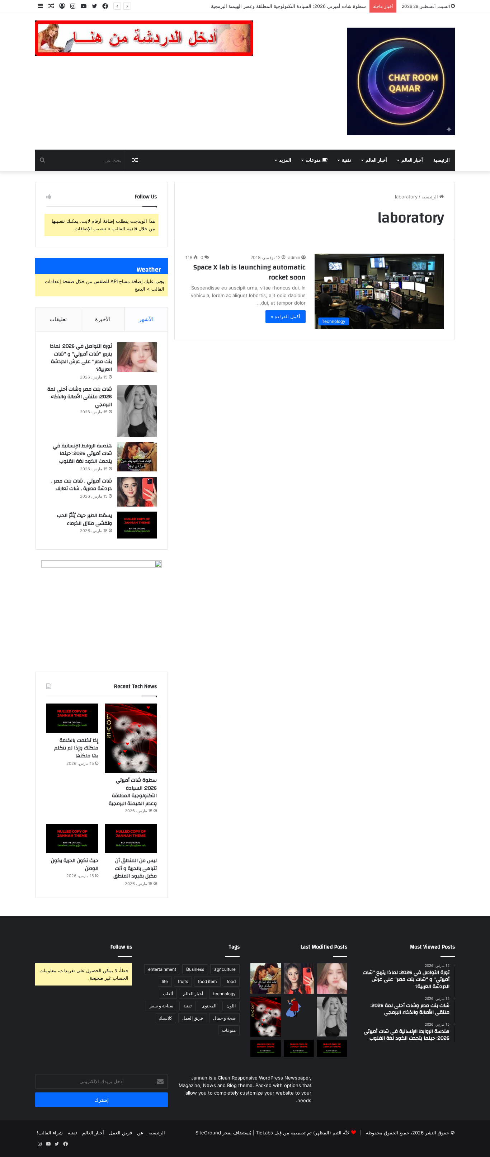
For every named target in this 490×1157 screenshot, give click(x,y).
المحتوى (209, 1005)
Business (195, 969)
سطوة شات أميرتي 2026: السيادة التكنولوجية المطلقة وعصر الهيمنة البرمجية (133, 792)
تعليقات (58, 319)
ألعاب (168, 993)
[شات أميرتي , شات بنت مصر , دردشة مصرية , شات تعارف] (137, 492)
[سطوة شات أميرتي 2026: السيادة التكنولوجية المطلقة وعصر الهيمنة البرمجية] (131, 738)
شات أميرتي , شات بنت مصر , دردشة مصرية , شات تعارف (81, 485)
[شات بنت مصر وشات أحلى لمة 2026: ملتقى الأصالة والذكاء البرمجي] (137, 411)
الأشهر (146, 319)
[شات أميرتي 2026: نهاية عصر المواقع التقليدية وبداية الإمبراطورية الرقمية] (299, 1008)
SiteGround (208, 1132)
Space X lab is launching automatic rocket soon (249, 272)
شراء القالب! (50, 1132)
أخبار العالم (412, 160)
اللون (231, 1005)
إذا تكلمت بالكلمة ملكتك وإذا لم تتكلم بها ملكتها (76, 748)
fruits (183, 981)
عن (140, 1132)
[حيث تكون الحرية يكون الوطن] (72, 838)
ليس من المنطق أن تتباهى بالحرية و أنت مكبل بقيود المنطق (135, 868)
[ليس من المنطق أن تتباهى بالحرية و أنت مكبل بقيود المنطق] (131, 838)
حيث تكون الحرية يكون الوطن (74, 864)
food (231, 981)
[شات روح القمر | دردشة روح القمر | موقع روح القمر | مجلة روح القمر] (401, 81)
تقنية (346, 160)
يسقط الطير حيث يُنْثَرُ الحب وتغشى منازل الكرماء (84, 519)
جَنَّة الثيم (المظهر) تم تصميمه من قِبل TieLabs (303, 1132)
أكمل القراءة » (285, 316)
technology (224, 993)
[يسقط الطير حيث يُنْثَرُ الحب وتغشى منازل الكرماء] (137, 525)
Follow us (121, 947)
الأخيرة (102, 319)
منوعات (314, 160)
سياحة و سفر (161, 1005)
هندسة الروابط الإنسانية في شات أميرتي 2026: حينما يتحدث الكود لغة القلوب (82, 453)
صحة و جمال (224, 1018)
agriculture (225, 969)
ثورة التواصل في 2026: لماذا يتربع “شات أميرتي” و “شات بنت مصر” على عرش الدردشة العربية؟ (81, 358)
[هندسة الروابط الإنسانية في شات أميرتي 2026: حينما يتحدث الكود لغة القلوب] (137, 457)
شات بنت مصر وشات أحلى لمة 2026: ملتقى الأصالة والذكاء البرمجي (79, 397)
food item (207, 981)
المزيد (285, 160)
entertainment (162, 969)
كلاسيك (165, 1018)
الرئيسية (441, 160)
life (165, 981)
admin (294, 257)
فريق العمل (192, 1018)
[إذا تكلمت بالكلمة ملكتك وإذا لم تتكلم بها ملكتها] (72, 718)
